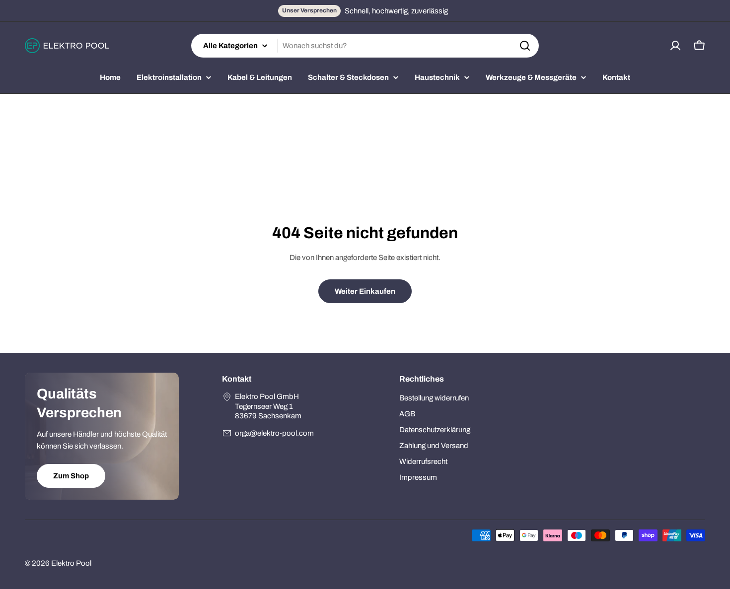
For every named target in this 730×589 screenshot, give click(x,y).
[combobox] (365, 46)
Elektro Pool (71, 563)
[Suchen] (525, 46)
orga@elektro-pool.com (274, 433)
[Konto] (675, 46)
